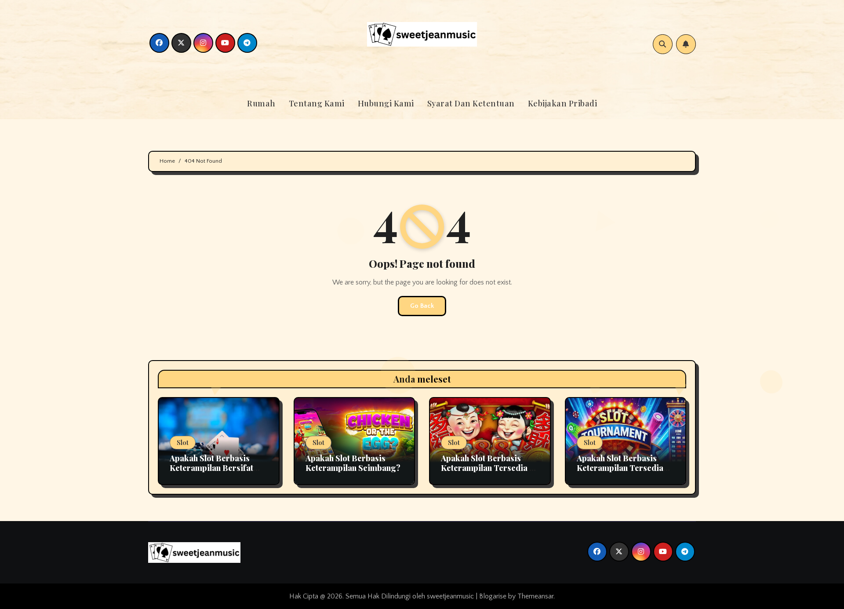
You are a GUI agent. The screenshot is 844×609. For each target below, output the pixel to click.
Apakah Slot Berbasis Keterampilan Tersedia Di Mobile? (489, 467)
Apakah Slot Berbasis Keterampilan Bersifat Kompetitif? (211, 467)
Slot (183, 442)
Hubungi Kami (386, 103)
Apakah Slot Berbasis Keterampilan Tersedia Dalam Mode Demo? (620, 467)
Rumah (261, 103)
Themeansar (535, 596)
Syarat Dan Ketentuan (471, 103)
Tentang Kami (317, 103)
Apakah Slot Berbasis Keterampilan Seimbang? (353, 463)
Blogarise (492, 596)
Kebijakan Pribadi (562, 103)
